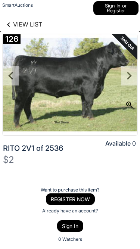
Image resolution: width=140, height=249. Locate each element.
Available (118, 143)
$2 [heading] (8, 159)
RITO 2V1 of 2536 (33, 148)
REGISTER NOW (70, 199)
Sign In (70, 226)
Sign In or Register (116, 8)
